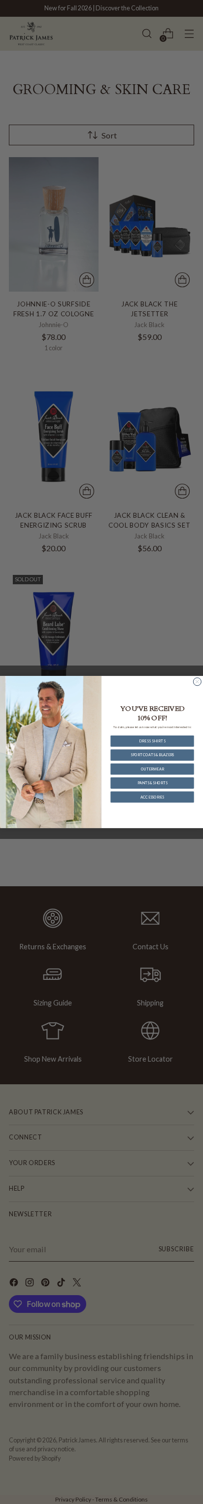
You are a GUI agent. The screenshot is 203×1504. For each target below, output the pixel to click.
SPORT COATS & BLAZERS (152, 755)
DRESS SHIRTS (152, 740)
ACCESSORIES (152, 797)
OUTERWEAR (152, 769)
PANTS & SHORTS (152, 783)
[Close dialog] (197, 682)
